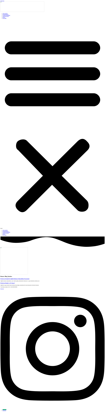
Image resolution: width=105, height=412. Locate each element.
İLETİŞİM (4, 18)
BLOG (4, 17)
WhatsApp (4, 409)
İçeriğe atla (2, 0)
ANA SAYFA (5, 13)
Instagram (4, 410)
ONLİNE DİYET (6, 16)
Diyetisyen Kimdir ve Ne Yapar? (7, 283)
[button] (52, 124)
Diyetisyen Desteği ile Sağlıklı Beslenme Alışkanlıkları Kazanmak (14, 278)
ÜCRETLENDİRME (6, 15)
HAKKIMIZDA (5, 14)
